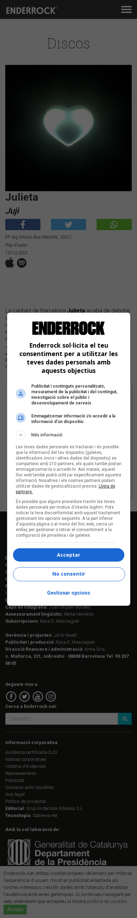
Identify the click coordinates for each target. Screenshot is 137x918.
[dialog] (68, 459)
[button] (69, 435)
